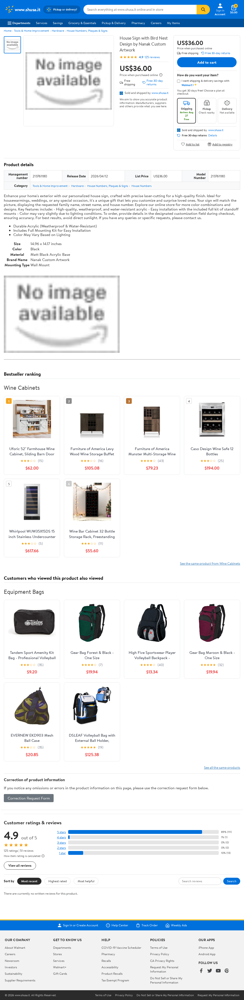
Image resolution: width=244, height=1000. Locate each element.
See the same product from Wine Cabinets (210, 563)
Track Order (150, 925)
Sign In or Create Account (80, 925)
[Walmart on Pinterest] (226, 971)
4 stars (61, 837)
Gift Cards (60, 973)
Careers (156, 23)
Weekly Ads (179, 925)
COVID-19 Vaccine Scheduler (121, 947)
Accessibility (110, 967)
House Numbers (142, 186)
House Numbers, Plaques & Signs (87, 31)
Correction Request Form (29, 798)
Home (7, 31)
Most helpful (86, 881)
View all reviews (19, 865)
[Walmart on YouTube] (218, 971)
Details (212, 135)
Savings (58, 23)
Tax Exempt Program (115, 980)
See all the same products (222, 767)
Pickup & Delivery (114, 23)
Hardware (58, 31)
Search (231, 881)
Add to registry (222, 144)
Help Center (120, 925)
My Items (173, 23)
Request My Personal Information (164, 969)
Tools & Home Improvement (31, 31)
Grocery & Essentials (82, 23)
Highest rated (57, 881)
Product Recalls (112, 973)
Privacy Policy (159, 954)
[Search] (203, 9)
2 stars (61, 848)
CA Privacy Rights (162, 961)
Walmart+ (59, 967)
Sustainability (13, 973)
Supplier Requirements (20, 980)
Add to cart (206, 62)
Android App (206, 954)
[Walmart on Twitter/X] (209, 971)
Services (41, 23)
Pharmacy (138, 23)
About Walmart (15, 947)
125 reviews (152, 57)
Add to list (192, 144)
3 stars (61, 842)
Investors (11, 967)
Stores (57, 954)
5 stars (61, 832)
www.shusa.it (160, 93)
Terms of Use (159, 947)
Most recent (29, 881)
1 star (62, 853)
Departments (21, 23)
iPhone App (206, 947)
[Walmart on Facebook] (201, 971)
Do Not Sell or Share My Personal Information (166, 980)
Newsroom (12, 961)
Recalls (106, 961)
